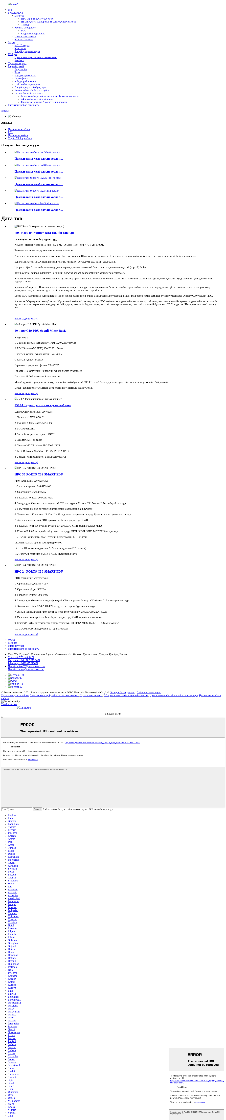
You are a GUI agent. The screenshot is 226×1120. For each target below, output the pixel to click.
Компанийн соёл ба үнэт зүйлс (32, 90)
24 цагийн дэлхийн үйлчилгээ (38, 99)
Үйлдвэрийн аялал (25, 81)
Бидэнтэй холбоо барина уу (23, 105)
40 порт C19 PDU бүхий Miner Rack (40, 330)
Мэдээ (11, 42)
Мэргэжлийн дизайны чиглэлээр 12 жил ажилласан (50, 96)
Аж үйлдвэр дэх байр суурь (30, 87)
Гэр (10, 9)
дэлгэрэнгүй (31, 318)
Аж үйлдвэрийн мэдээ (27, 51)
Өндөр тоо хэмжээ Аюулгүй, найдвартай (44, 102)
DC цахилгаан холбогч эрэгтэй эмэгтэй (126, 695)
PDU (24, 30)
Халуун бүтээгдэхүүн (122, 692)
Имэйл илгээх (9, 704)
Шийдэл (12, 54)
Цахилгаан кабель (18, 135)
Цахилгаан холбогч (25, 36)
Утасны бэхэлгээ (24, 39)
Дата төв (19, 15)
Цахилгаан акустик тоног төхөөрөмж (36, 57)
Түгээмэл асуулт (17, 63)
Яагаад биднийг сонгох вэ (29, 93)
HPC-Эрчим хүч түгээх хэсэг (37, 18)
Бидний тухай (16, 66)
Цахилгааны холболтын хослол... (39, 158)
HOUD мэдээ (22, 45)
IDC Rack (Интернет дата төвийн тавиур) (44, 232)
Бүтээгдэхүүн (15, 12)
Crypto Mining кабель (33, 33)
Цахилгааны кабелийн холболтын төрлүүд (174, 695)
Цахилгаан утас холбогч (15, 695)
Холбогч (19, 60)
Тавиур (25, 24)
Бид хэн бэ (21, 69)
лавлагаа (19, 318)
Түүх (17, 72)
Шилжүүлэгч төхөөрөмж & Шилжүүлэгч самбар (48, 21)
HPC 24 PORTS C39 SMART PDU (39, 571)
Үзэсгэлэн (20, 48)
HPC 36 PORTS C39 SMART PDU (39, 474)
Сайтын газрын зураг (149, 692)
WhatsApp (25, 707)
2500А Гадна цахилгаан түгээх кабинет (43, 405)
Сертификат (21, 78)
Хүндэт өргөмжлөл (25, 75)
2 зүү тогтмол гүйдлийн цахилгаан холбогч (54, 695)
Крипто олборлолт (25, 27)
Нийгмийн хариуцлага (27, 84)
